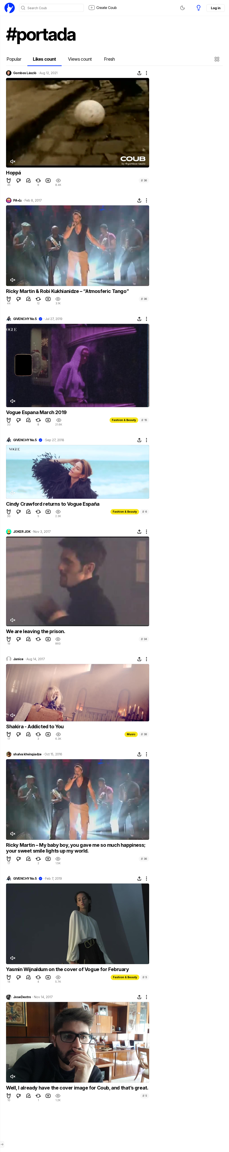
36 (144, 180)
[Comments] (28, 180)
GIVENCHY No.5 (25, 318)
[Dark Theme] (182, 7)
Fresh (109, 59)
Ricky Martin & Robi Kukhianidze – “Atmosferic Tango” (67, 291)
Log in (215, 8)
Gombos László (24, 73)
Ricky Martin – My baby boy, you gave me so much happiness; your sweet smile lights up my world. (76, 848)
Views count (80, 59)
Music (131, 734)
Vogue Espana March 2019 (36, 412)
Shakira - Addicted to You (35, 726)
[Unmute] (12, 161)
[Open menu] (2, 1144)
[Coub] (9, 8)
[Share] (139, 73)
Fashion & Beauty (124, 420)
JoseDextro (22, 997)
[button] (217, 59)
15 (144, 420)
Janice (18, 659)
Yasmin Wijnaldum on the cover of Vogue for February (67, 969)
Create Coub (106, 7)
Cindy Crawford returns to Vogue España (53, 504)
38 (144, 734)
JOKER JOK (21, 531)
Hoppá (13, 173)
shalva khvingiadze (27, 754)
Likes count (44, 59)
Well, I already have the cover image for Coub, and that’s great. (77, 1088)
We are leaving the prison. (35, 631)
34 (144, 639)
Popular (13, 59)
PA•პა (17, 200)
